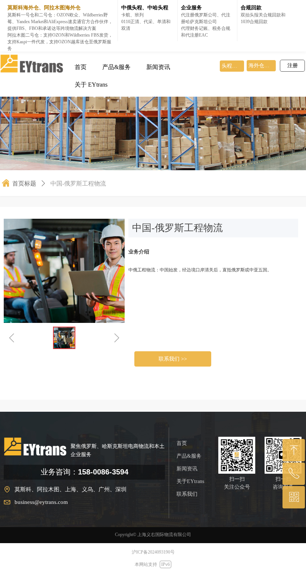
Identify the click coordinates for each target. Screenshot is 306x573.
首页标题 (24, 183)
